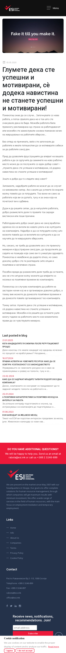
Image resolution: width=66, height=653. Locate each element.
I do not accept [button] (25, 650)
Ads (12, 532)
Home (13, 527)
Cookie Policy (16, 558)
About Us (14, 537)
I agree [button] (9, 650)
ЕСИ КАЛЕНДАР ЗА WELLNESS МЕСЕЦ (19, 415)
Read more (53, 646)
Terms (13, 547)
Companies (15, 542)
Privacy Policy (16, 552)
